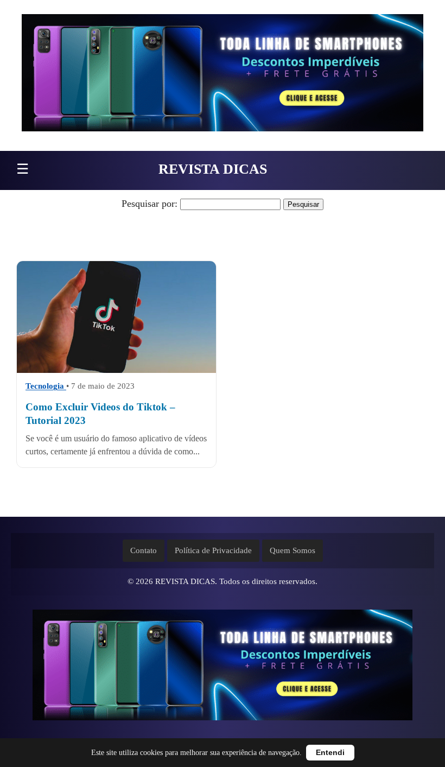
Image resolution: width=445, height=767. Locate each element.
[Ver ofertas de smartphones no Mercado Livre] (222, 75)
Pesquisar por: (149, 203)
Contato (143, 550)
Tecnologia (46, 386)
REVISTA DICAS (212, 169)
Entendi (330, 753)
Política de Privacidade (213, 550)
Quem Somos (292, 550)
